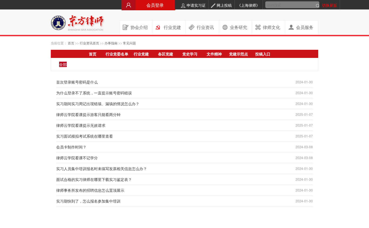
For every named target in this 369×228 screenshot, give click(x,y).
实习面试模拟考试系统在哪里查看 (84, 136)
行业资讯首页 (89, 43)
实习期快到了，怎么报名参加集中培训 (88, 201)
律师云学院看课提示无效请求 (80, 125)
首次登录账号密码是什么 (77, 82)
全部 (63, 64)
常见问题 (129, 43)
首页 (71, 43)
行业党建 (172, 27)
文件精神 (214, 54)
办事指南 (111, 43)
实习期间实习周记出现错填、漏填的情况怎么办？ (97, 103)
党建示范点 (238, 54)
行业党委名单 (117, 54)
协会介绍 (139, 27)
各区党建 (165, 54)
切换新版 (329, 5)
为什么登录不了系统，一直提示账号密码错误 (94, 92)
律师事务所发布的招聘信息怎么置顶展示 (90, 190)
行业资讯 (205, 27)
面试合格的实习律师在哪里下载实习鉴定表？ (94, 179)
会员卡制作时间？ (71, 147)
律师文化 (271, 27)
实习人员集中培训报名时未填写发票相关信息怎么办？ (101, 168)
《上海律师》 (248, 5)
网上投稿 (224, 5)
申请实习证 (196, 5)
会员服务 (304, 27)
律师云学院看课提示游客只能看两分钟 (88, 114)
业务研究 (238, 27)
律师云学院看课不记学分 (77, 157)
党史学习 (189, 54)
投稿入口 (262, 54)
